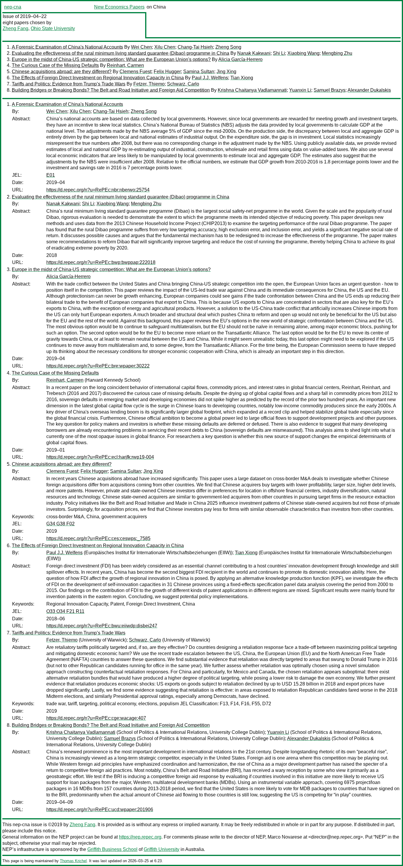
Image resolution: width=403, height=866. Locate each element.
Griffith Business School (112, 849)
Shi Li (279, 53)
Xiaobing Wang (303, 53)
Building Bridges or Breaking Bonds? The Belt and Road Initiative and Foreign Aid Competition (111, 90)
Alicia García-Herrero (240, 59)
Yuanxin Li (300, 90)
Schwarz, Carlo (183, 83)
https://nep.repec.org (140, 836)
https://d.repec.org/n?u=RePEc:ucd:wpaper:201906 (99, 809)
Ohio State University (53, 28)
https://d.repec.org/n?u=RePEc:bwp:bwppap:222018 (100, 262)
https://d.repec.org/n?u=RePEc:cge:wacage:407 (96, 718)
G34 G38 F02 (60, 523)
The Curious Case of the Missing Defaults (55, 65)
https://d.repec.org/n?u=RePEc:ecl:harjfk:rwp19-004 (100, 457)
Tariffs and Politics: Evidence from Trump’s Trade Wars (68, 83)
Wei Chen (141, 47)
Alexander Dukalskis (369, 90)
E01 (50, 175)
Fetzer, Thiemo (149, 83)
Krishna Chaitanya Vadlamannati (252, 90)
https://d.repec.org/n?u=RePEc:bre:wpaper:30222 (98, 365)
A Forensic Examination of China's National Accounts (67, 47)
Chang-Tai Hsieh (195, 47)
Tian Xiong (241, 77)
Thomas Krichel (73, 861)
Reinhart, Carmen (125, 65)
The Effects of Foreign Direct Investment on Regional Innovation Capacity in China (98, 77)
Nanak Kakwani (254, 53)
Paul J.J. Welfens (210, 77)
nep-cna (12, 6)
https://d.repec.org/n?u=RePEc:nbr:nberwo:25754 (98, 189)
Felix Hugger (167, 71)
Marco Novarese (285, 836)
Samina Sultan (198, 71)
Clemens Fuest (135, 71)
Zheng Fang (15, 28)
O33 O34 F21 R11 (65, 611)
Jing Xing (226, 71)
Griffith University (161, 849)
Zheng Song (228, 47)
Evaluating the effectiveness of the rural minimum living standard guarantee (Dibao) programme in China (120, 53)
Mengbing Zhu (337, 53)
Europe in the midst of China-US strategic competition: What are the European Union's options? (111, 59)
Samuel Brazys (329, 90)
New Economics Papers (119, 6)
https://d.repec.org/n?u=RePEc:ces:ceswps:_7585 (98, 538)
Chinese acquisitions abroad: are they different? (62, 71)
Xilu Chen (164, 47)
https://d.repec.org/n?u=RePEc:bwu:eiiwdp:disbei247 (101, 625)
